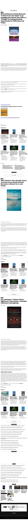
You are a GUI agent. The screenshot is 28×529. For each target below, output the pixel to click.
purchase (6, 88)
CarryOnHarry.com (13, 63)
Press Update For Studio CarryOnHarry (5, 104)
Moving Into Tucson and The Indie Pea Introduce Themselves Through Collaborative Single (12, 445)
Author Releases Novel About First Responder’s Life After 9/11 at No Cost (9, 440)
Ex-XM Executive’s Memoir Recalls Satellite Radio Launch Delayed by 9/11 (9, 447)
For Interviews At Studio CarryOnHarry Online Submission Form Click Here (10, 117)
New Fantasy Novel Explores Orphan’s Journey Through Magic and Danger (9, 442)
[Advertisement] (14, 5)
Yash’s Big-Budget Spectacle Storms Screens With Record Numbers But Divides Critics (11, 434)
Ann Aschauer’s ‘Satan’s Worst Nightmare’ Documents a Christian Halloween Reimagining (11, 472)
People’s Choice (5, 255)
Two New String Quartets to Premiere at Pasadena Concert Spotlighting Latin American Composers (12, 465)
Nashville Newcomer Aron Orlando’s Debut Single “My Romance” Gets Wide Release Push (11, 427)
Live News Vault (21, 255)
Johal (4, 305)
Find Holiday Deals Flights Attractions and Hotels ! (11, 106)
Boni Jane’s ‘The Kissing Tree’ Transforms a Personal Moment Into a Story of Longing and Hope (12, 470)
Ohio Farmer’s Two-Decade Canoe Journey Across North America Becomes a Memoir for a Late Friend (13, 429)
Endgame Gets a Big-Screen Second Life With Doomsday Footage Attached (10, 436)
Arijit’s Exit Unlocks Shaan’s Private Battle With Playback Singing (8, 449)
